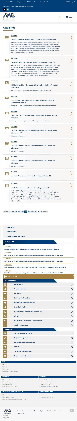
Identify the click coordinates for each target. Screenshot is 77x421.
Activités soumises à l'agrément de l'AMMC (14, 399)
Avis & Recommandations (48, 395)
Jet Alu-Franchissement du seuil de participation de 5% (30, 188)
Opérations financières (47, 382)
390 (36, 211)
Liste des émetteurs (46, 380)
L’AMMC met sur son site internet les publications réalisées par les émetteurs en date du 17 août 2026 (33, 261)
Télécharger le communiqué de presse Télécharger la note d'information (31, 90)
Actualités (6, 2)
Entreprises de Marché (9, 397)
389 (32, 211)
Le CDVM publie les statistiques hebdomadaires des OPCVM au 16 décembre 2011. (34, 132)
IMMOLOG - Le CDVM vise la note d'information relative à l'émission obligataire (34, 86)
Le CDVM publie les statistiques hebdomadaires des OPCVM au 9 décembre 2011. (33, 147)
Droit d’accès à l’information (54, 411)
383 (13, 211)
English (67, 2)
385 (19, 211)
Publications (13, 2)
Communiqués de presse (16, 236)
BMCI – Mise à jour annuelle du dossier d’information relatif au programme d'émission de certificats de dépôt (35, 267)
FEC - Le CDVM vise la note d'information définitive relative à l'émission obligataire (32, 101)
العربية (73, 2)
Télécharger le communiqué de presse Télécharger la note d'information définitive (33, 105)
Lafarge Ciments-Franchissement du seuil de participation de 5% (33, 39)
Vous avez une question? (10, 386)
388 (29, 211)
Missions (5, 365)
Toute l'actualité (13, 276)
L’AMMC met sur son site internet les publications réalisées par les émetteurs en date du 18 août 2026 (33, 255)
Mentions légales (39, 411)
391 (39, 211)
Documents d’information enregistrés (51, 386)
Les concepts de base (9, 380)
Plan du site (20, 411)
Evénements (11, 232)
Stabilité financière (20, 6)
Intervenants (6, 395)
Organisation (6, 367)
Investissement (7, 384)
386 (22, 211)
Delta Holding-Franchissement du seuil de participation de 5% (33, 62)
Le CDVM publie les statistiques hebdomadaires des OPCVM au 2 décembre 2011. (33, 162)
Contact (29, 411)
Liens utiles (30, 6)
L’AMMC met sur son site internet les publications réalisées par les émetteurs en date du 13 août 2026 (33, 273)
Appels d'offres (46, 2)
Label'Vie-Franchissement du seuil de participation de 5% (31, 176)
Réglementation (21, 2)
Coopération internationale (10, 371)
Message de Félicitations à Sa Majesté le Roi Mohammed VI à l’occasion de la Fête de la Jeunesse (31, 249)
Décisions (30, 2)
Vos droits (6, 382)
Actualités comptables (47, 397)
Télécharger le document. (18, 136)
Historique (6, 369)
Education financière (8, 6)
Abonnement (37, 2)
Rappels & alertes (45, 384)
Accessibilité (20, 413)
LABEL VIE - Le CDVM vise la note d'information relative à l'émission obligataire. (34, 116)
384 (16, 211)
